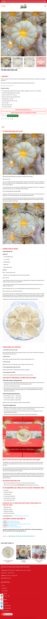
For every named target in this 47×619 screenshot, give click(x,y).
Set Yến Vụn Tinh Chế (39, 560)
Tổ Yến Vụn (23, 560)
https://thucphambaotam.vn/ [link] (13, 521)
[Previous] (3, 33)
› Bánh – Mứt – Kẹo (5, 596)
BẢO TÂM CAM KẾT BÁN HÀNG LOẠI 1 (23, 109)
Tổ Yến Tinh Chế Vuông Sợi (8, 560)
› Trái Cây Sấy (4, 593)
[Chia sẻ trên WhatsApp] (2, 119)
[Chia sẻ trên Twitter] (6, 119)
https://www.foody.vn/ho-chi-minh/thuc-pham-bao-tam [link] (19, 524)
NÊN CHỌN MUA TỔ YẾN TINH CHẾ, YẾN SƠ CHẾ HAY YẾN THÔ (22, 536)
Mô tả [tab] (3, 127)
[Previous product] (4, 74)
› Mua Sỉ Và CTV (4, 603)
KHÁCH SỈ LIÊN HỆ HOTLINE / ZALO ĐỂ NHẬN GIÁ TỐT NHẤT (23, 112)
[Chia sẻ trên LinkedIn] (12, 119)
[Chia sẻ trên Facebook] (4, 119)
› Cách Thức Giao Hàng (6, 608)
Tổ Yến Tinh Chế (18, 68)
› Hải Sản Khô (4, 588)
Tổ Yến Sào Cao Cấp (10, 68)
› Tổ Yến (3, 585)
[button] (3, 6)
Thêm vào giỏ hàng (12, 115)
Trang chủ (3, 68)
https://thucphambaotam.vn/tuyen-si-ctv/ (20, 515)
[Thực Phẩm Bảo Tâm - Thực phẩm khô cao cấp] (23, 6)
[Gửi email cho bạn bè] (8, 119)
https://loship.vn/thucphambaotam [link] (14, 526)
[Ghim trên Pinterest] (10, 119)
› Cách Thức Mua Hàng (6, 605)
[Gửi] (45, 1)
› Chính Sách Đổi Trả (5, 610)
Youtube (2, 600)
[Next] (44, 33)
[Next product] (2, 74)
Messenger (1, 604)
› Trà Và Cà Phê (4, 590)
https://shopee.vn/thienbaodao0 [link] (13, 522)
